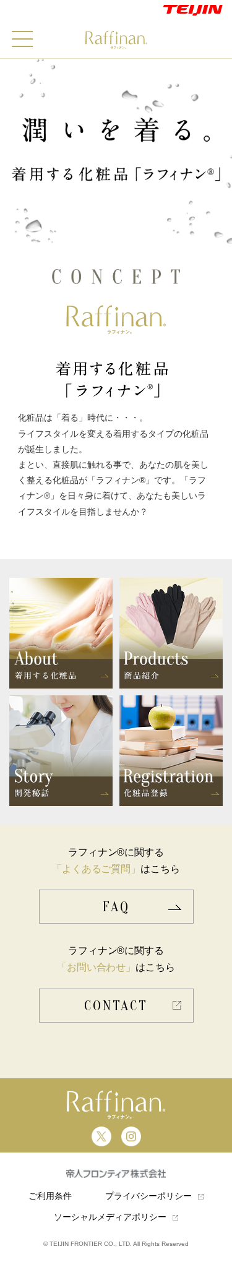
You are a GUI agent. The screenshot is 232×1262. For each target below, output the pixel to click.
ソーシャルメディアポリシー (110, 1217)
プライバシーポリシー (148, 1196)
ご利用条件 (50, 1196)
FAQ (116, 906)
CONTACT (116, 1005)
